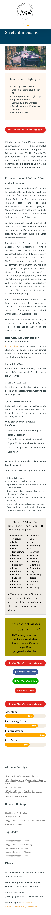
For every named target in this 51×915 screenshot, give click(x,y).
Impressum (27, 902)
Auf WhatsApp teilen (27, 681)
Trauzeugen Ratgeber (14, 824)
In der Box (11, 346)
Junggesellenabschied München (18, 852)
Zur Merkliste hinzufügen (27, 129)
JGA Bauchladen (38, 821)
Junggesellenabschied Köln (16, 848)
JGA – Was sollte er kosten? (16, 797)
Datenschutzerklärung (15, 906)
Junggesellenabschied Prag (16, 856)
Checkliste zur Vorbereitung (17, 813)
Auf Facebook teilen (26, 671)
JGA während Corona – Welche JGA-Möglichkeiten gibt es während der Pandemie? (24, 792)
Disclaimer (33, 906)
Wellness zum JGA (12, 817)
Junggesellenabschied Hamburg (18, 845)
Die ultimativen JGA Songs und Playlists (21, 776)
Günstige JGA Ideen (13, 787)
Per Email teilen (26, 690)
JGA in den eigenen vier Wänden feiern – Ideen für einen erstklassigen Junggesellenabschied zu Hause (25, 782)
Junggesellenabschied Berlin (17, 841)
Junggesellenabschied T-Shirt (17, 821)
